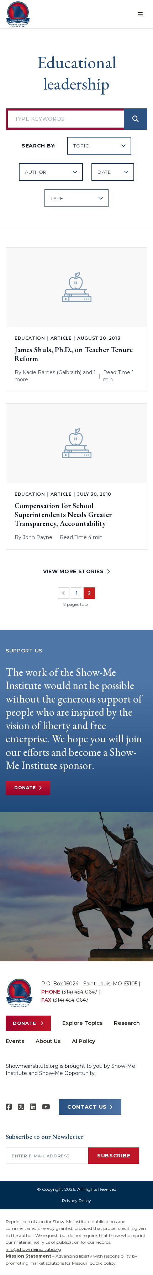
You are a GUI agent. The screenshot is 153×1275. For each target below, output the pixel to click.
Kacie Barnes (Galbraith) (52, 372)
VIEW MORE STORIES (73, 571)
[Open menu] (140, 14)
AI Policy (83, 1041)
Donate (25, 787)
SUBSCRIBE (113, 1155)
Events (15, 1041)
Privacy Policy (76, 1200)
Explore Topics (82, 1023)
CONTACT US (87, 1107)
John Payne (37, 537)
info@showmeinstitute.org (33, 1249)
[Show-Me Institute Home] (18, 14)
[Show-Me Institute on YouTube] (46, 1107)
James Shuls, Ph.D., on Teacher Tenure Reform (74, 354)
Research (127, 1023)
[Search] (135, 119)
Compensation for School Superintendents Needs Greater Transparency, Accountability (63, 514)
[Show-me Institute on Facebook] (9, 1107)
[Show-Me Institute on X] (21, 1107)
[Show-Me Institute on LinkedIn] (33, 1107)
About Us (48, 1041)
